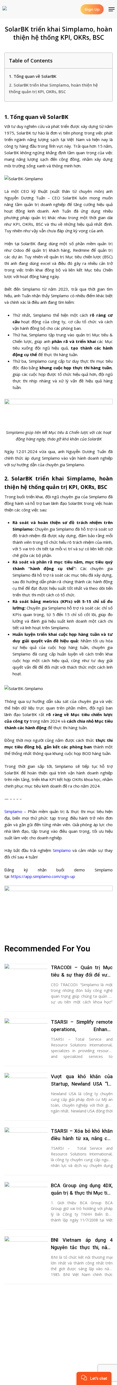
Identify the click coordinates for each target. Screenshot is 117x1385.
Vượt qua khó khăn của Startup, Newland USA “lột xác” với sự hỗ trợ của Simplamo (82, 1081)
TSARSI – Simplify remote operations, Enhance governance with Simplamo (82, 1026)
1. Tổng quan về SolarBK (32, 76)
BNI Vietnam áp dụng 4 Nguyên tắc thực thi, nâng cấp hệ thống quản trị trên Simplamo (82, 1244)
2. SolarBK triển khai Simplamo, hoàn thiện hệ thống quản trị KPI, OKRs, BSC (53, 88)
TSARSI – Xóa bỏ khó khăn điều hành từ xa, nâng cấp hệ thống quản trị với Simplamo (82, 1135)
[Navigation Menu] (112, 9)
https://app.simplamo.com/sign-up (43, 876)
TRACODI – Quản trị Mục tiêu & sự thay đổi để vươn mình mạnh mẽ (82, 971)
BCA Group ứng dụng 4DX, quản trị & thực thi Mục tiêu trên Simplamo (82, 1190)
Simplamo (13, 811)
